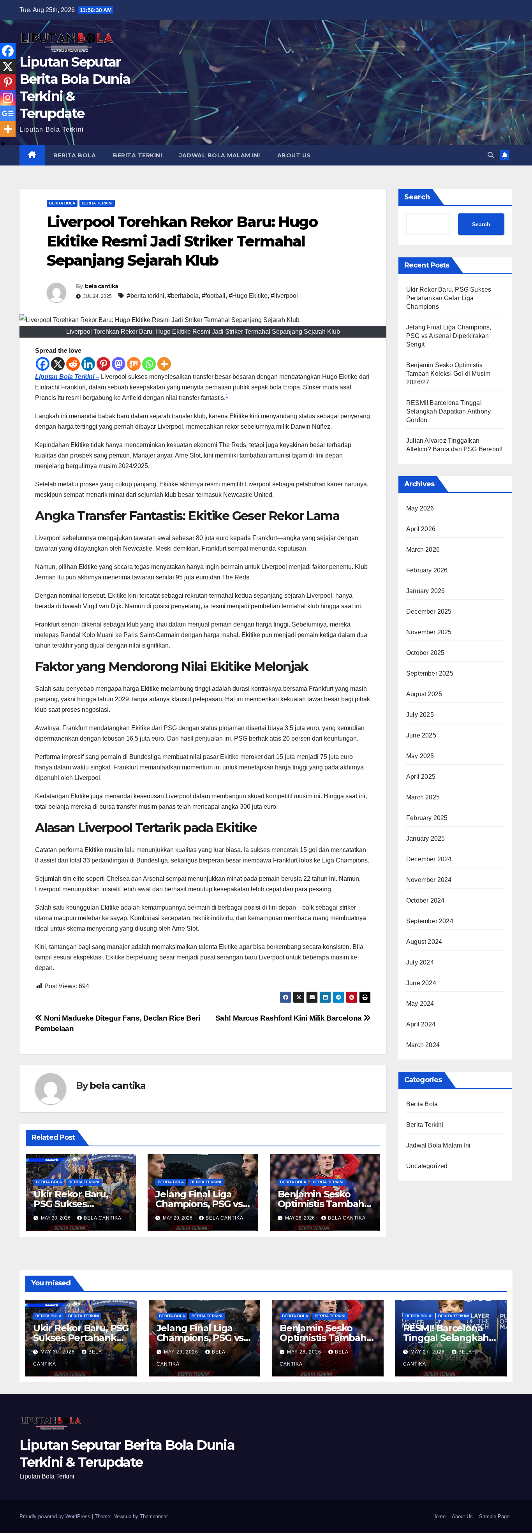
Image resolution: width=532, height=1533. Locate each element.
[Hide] (3, 144)
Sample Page (494, 1516)
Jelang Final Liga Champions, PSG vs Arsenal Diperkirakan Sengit (448, 336)
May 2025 (420, 756)
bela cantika (101, 286)
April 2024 (420, 1024)
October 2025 (425, 652)
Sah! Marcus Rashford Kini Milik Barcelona (289, 1018)
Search (417, 197)
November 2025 (429, 632)
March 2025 (423, 797)
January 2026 (425, 591)
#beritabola (183, 295)
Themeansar (153, 1516)
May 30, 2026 (58, 1352)
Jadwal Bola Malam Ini (219, 155)
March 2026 (423, 549)
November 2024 (429, 880)
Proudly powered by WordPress (55, 1516)
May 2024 (420, 1003)
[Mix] (134, 364)
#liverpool (284, 295)
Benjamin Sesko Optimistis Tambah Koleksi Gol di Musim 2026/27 (448, 373)
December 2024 (429, 859)
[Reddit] (73, 364)
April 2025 (420, 776)
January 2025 (425, 838)
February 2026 (427, 570)
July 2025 (420, 714)
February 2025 (427, 818)
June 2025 (421, 735)
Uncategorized (427, 1166)
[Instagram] (8, 98)
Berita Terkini (137, 155)
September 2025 (429, 673)
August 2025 (424, 694)
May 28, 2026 (305, 1352)
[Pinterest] (103, 364)
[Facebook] (42, 364)
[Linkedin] (88, 364)
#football (213, 295)
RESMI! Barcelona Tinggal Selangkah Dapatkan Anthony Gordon (448, 411)
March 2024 (423, 1045)
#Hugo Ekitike (248, 295)
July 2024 (420, 962)
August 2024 (424, 941)
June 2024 (421, 983)
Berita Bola (74, 155)
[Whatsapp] (149, 364)
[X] (58, 364)
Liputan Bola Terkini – (67, 376)
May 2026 (420, 508)
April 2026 (420, 529)
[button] (491, 155)
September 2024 (429, 921)
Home (439, 1516)
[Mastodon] (118, 364)
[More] (164, 364)
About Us (294, 155)
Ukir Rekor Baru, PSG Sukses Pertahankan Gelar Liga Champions (448, 298)
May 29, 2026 (182, 1352)
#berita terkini (145, 295)
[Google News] (8, 113)
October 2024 (425, 900)
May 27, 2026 (428, 1352)
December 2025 (429, 611)
